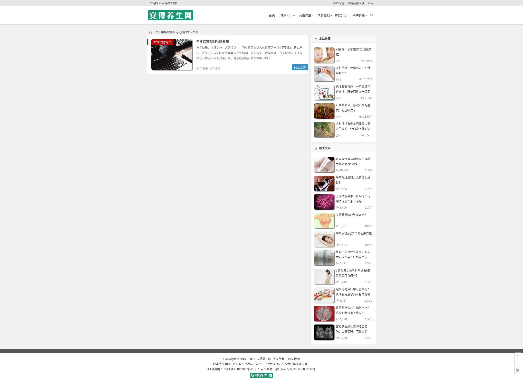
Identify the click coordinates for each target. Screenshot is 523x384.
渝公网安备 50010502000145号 (295, 369)
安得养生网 (264, 358)
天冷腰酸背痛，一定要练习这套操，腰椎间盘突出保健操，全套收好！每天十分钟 (353, 91)
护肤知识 (341, 15)
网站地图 (294, 358)
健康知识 (286, 15)
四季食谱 (359, 15)
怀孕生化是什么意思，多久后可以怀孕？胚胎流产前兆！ (353, 257)
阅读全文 (300, 67)
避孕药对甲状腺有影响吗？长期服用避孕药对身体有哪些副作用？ (353, 294)
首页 (155, 32)
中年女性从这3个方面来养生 (354, 233)
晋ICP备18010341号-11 (239, 369)
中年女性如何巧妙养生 (212, 41)
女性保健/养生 (162, 42)
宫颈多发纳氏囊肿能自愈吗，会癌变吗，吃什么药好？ (351, 331)
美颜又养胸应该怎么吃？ (351, 214)
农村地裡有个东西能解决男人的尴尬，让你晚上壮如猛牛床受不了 (353, 129)
